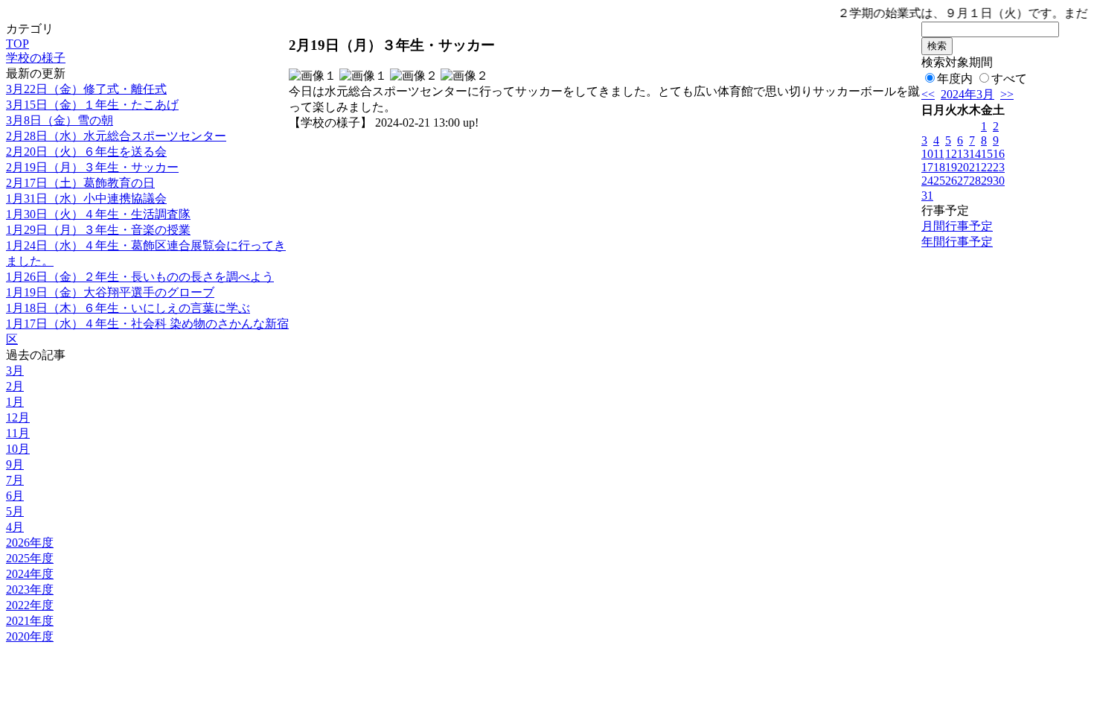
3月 (15, 370)
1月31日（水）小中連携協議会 (86, 198)
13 (963, 153)
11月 (18, 433)
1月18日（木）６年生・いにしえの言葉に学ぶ (128, 308)
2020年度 (30, 636)
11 (938, 153)
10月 (18, 448)
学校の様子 (35, 57)
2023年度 (30, 589)
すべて (1009, 78)
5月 (15, 511)
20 (963, 167)
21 (975, 167)
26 (951, 180)
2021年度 (30, 620)
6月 (15, 495)
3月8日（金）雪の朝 (59, 120)
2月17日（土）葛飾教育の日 (80, 183)
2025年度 (30, 558)
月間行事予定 (957, 226)
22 (987, 167)
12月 (18, 417)
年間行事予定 (957, 241)
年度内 (955, 78)
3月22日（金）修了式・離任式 (86, 89)
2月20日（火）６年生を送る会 (86, 151)
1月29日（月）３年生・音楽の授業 (98, 229)
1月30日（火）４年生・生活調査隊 (98, 214)
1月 (15, 401)
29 (987, 180)
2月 (15, 386)
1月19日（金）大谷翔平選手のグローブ (110, 292)
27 (963, 180)
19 (951, 167)
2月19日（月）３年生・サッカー (92, 167)
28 (975, 180)
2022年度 (30, 605)
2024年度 (30, 574)
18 (939, 167)
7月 (15, 480)
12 (951, 153)
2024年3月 (967, 94)
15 (987, 153)
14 (975, 153)
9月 (15, 464)
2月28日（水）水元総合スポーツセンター (116, 136)
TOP (17, 43)
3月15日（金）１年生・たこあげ (92, 104)
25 (939, 180)
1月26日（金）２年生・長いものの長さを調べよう (140, 276)
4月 (15, 527)
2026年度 (30, 542)
